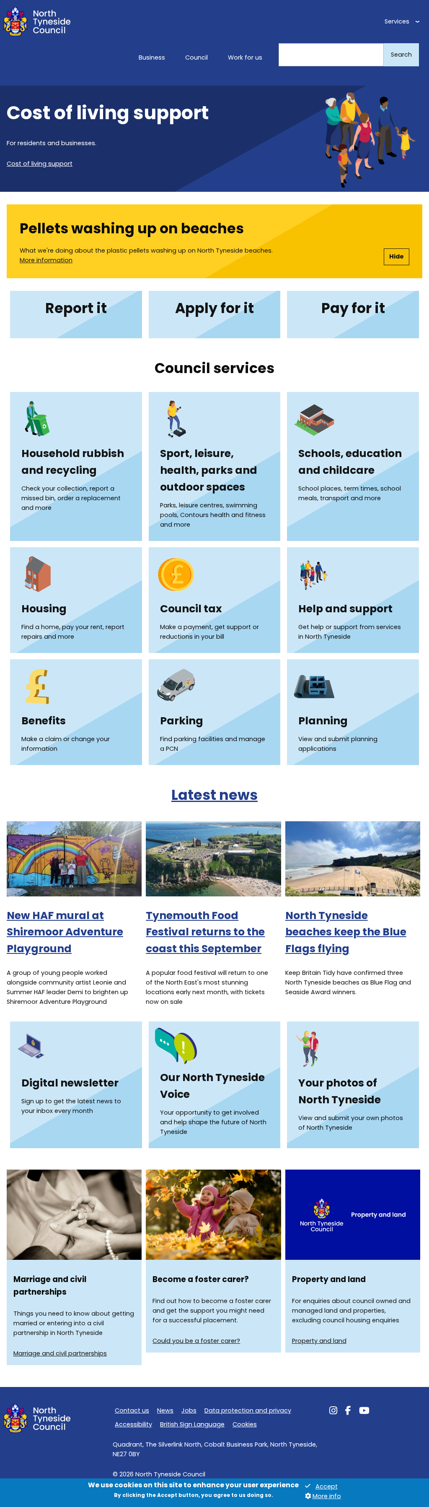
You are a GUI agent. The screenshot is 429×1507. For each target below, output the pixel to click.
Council (196, 57)
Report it (76, 308)
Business (152, 57)
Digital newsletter (70, 1083)
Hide (396, 256)
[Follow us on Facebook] (348, 1412)
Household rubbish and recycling (72, 462)
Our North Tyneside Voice (212, 1086)
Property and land (319, 1341)
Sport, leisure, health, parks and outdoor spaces (208, 470)
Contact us (132, 1410)
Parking (181, 720)
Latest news (214, 795)
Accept (326, 1486)
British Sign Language (192, 1424)
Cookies (245, 1424)
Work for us (245, 57)
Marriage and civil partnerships (60, 1353)
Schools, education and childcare (350, 462)
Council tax (191, 608)
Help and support (345, 608)
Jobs (188, 1410)
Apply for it (214, 308)
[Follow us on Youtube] (364, 1412)
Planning (323, 720)
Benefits (43, 720)
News (165, 1410)
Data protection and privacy (247, 1410)
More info (327, 1496)
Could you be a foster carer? (196, 1341)
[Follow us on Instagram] (333, 1412)
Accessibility (133, 1424)
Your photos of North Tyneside (339, 1091)
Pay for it (353, 308)
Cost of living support (39, 163)
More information (46, 260)
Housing (44, 608)
